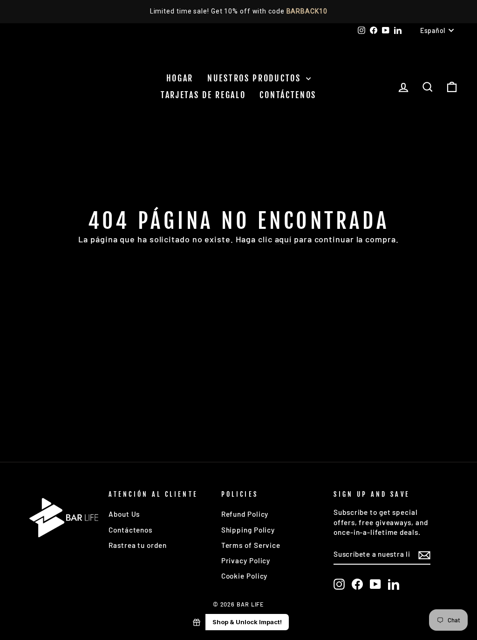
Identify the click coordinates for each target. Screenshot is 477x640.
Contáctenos (287, 95)
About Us (124, 514)
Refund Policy (245, 514)
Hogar (180, 78)
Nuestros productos (255, 78)
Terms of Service (250, 545)
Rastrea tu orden (137, 545)
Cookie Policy (244, 576)
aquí (283, 239)
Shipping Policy (248, 530)
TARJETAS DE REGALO (203, 95)
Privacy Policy (246, 560)
